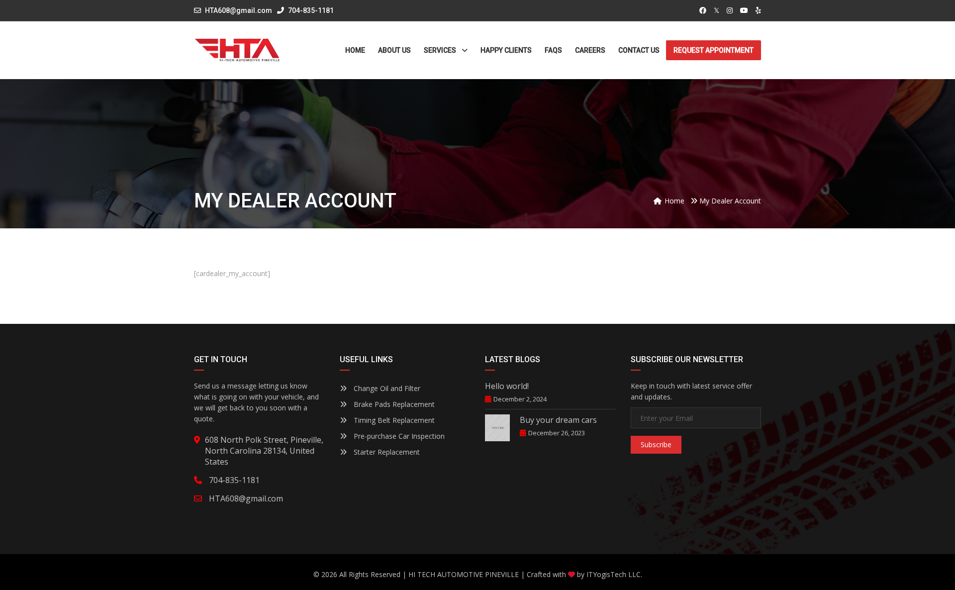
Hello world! (507, 386)
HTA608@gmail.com (238, 10)
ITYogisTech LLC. (614, 574)
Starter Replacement (386, 452)
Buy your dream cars (558, 419)
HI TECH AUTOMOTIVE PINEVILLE (463, 574)
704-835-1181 (310, 10)
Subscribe (656, 444)
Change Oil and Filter (386, 388)
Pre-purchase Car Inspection (398, 436)
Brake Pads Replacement (393, 404)
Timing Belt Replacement (393, 420)
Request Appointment (713, 50)
